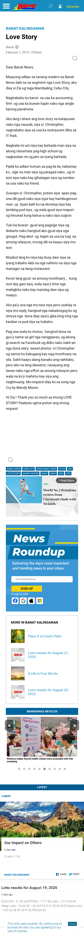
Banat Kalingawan (25, 28)
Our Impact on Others (23, 842)
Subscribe (72, 6)
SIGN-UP (27, 589)
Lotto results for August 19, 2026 (29, 887)
